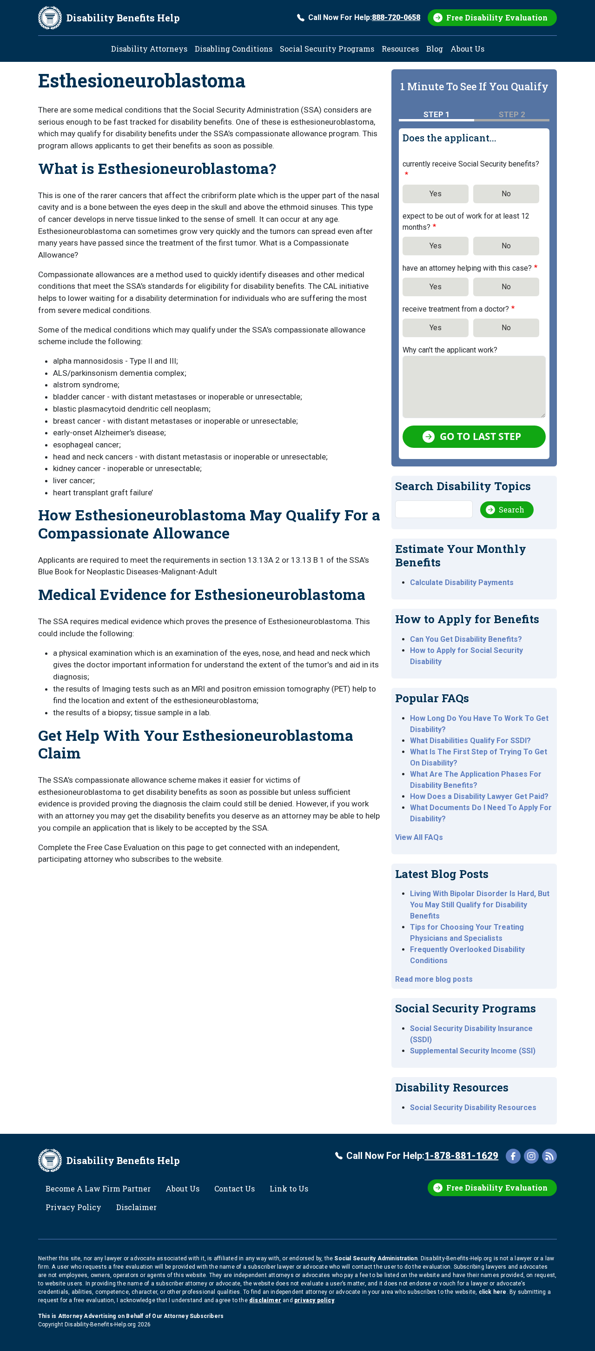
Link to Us (289, 1188)
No (506, 193)
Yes (436, 193)
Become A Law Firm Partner (98, 1188)
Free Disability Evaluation (497, 17)
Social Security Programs (327, 48)
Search (511, 509)
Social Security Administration (375, 1258)
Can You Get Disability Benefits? (466, 639)
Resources (400, 48)
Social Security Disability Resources (473, 1107)
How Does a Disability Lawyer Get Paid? (479, 796)
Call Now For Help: (364, 17)
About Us (467, 48)
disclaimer (265, 1300)
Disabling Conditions (233, 48)
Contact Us (234, 1188)
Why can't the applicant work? (450, 350)
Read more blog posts (434, 979)
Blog (434, 48)
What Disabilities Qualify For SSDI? (470, 740)
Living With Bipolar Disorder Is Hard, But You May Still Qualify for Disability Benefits (479, 904)
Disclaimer (136, 1207)
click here (493, 1292)
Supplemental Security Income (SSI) (473, 1050)
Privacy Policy (73, 1207)
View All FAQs (419, 837)
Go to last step (480, 436)
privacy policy (314, 1300)
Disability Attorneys (149, 48)
